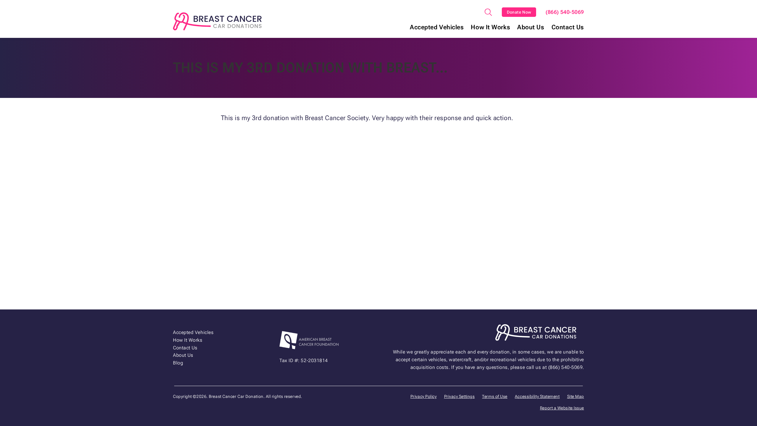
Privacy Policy (423, 396)
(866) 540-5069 (565, 12)
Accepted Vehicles (437, 27)
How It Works (490, 27)
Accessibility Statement (537, 396)
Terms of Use (494, 396)
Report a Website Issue (562, 408)
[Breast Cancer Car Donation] (217, 21)
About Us (530, 27)
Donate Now (519, 12)
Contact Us (567, 27)
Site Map (575, 396)
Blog (178, 363)
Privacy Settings (459, 396)
